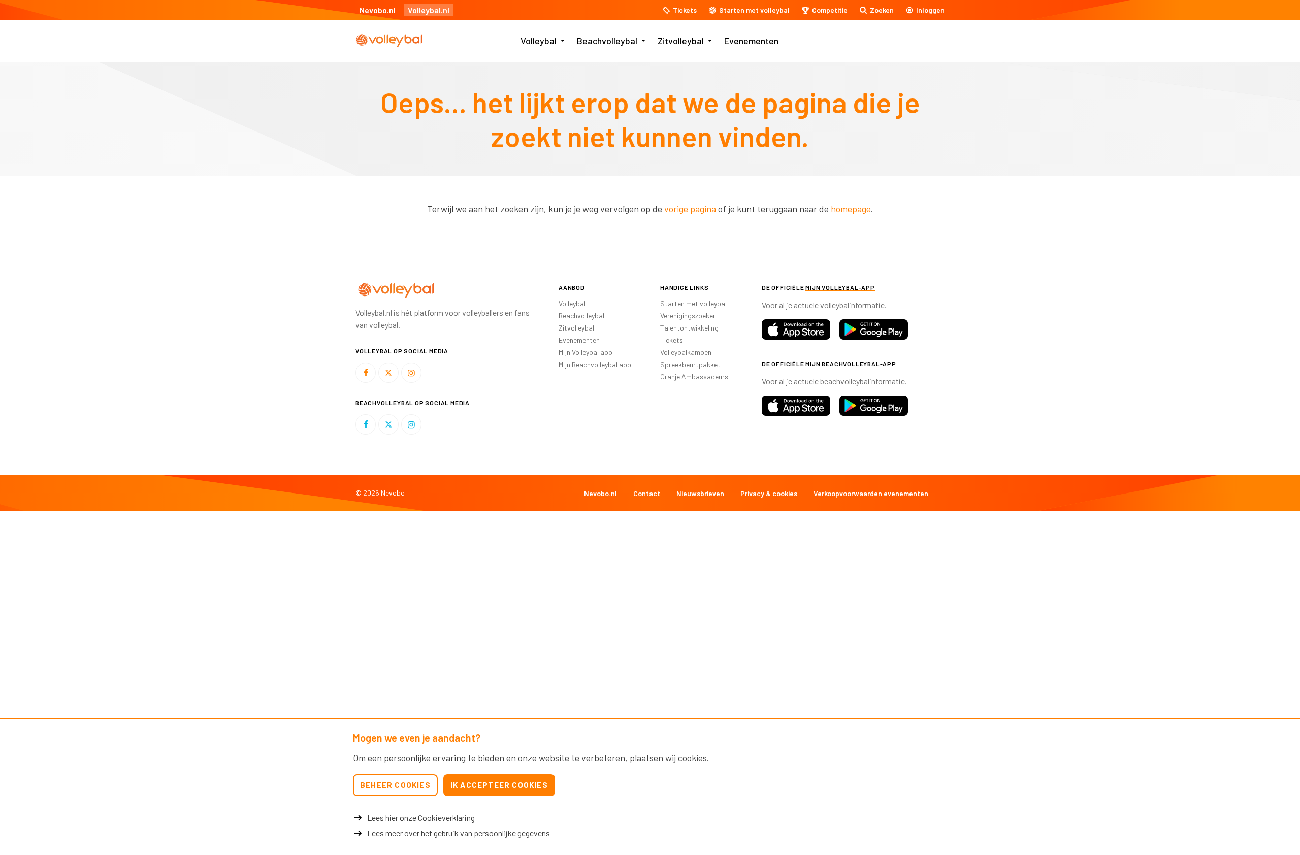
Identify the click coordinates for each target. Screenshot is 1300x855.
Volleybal (539, 40)
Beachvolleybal (607, 40)
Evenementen (751, 40)
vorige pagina (690, 208)
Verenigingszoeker (688, 315)
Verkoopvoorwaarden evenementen (871, 493)
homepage (851, 208)
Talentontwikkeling (689, 327)
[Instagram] (411, 373)
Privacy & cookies (768, 493)
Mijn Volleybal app (585, 352)
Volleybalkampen (685, 352)
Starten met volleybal (693, 303)
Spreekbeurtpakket (690, 364)
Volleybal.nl (428, 10)
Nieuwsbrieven (700, 493)
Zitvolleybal (681, 40)
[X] (388, 373)
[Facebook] (365, 373)
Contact (646, 493)
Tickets (671, 340)
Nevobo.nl (378, 10)
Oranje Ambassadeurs (694, 376)
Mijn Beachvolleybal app (595, 364)
